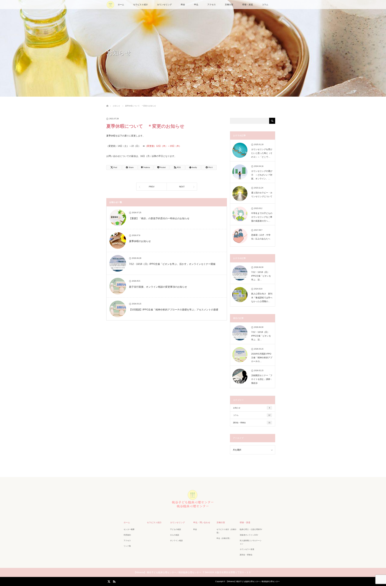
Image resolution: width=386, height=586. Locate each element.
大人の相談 (174, 535)
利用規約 (127, 535)
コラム (265, 4)
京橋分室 (229, 4)
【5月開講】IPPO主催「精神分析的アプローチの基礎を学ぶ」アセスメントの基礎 (173, 309)
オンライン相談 (176, 540)
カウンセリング (164, 4)
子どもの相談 (175, 529)
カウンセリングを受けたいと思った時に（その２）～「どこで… (261, 153)
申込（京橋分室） (224, 538)
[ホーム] (107, 102)
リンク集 (127, 546)
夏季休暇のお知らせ (140, 241)
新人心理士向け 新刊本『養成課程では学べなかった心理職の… (261, 297)
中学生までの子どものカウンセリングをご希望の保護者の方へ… (261, 217)
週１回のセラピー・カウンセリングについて (261, 194)
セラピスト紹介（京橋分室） (226, 531)
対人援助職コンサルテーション (250, 542)
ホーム (121, 4)
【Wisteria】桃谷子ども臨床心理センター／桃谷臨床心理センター (253, 581)
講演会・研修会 (251, 423)
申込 (196, 4)
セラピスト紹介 (140, 4)
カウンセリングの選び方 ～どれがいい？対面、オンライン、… (261, 175)
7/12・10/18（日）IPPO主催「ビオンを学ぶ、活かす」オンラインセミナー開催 (172, 264)
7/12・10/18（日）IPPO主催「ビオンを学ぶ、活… (261, 276)
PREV (151, 186)
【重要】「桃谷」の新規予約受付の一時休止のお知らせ (159, 218)
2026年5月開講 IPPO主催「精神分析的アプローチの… (261, 358)
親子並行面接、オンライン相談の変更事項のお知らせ (158, 287)
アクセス (211, 4)
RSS (114, 581)
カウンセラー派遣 (247, 549)
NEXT (182, 186)
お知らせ (251, 408)
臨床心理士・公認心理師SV (251, 529)
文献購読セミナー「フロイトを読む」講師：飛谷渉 (261, 379)
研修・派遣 (247, 4)
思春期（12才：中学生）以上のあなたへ (261, 237)
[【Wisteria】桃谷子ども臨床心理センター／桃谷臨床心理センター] (193, 508)
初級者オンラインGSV (249, 535)
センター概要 (129, 529)
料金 (183, 4)
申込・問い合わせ (201, 522)
